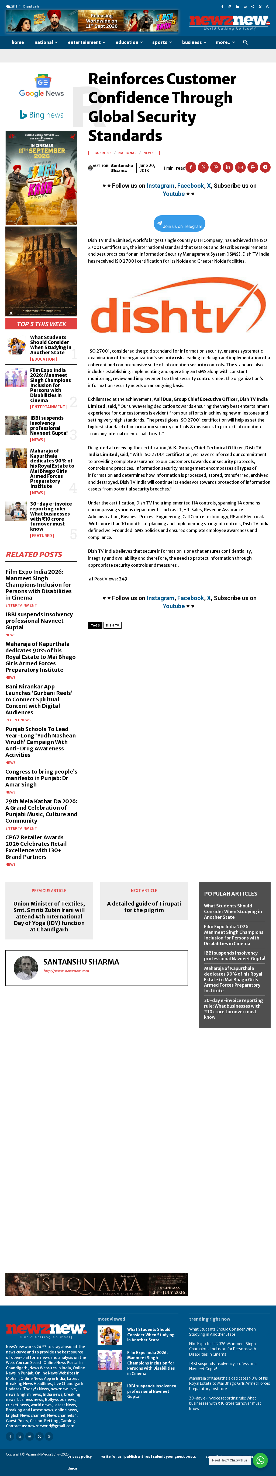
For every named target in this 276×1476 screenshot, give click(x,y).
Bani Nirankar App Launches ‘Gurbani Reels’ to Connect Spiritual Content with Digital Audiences (39, 699)
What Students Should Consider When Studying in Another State (50, 345)
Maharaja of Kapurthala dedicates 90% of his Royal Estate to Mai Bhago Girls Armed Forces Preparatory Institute (52, 468)
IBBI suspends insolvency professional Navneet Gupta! (49, 425)
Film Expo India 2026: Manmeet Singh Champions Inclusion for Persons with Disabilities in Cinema (50, 385)
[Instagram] (229, 6)
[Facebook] (222, 6)
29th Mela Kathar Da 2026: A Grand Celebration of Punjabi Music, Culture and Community (41, 811)
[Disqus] (96, 1064)
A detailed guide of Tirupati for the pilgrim (144, 906)
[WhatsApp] (267, 6)
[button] (245, 42)
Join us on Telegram (182, 226)
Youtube (174, 193)
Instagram (160, 185)
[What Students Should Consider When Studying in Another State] (16, 344)
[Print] (252, 167)
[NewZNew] (229, 23)
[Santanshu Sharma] (90, 168)
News (37, 440)
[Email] (240, 167)
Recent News (18, 720)
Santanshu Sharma (122, 168)
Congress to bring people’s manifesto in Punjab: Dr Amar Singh (41, 778)
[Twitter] (260, 6)
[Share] (252, 6)
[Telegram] (265, 167)
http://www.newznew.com (66, 971)
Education (43, 359)
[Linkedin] (237, 6)
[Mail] (245, 6)
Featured (42, 536)
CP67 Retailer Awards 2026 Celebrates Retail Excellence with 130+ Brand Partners (36, 847)
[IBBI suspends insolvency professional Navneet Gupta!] (16, 425)
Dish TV (112, 625)
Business (103, 153)
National (127, 153)
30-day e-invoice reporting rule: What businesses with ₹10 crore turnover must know (51, 516)
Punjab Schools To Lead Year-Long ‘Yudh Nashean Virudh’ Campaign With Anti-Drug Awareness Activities (40, 742)
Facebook (190, 185)
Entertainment (48, 407)
